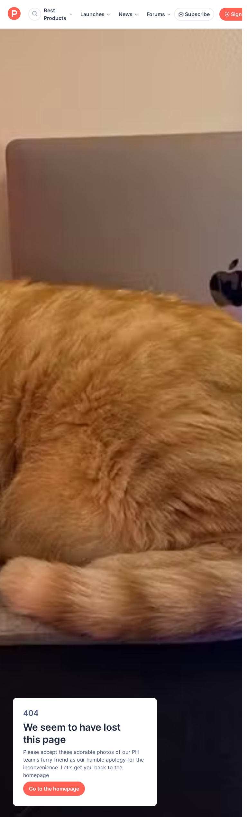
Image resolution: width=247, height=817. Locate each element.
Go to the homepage (54, 788)
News (126, 14)
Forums (156, 14)
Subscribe (197, 14)
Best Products (55, 14)
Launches (92, 14)
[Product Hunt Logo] (14, 14)
